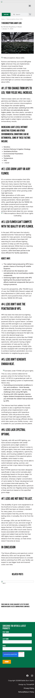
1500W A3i (28, 202)
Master (20, 27)
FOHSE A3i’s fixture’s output (20, 291)
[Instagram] (32, 676)
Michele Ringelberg (9, 27)
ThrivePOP (30, 684)
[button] (29, 5)
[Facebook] (27, 676)
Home (3, 19)
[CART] (30, 14)
